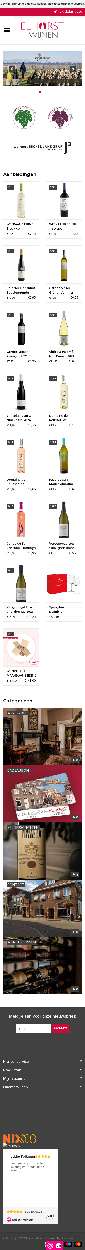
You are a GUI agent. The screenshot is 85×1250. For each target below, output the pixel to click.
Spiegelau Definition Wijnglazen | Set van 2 (62, 609)
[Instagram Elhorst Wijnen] (46, 1041)
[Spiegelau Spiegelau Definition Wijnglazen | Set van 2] (64, 584)
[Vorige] (12, 69)
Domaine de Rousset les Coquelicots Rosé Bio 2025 (20, 481)
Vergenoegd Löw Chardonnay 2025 (20, 609)
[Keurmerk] (42, 1146)
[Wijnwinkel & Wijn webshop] (49, 30)
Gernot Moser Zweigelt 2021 (17, 354)
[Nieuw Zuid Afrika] (42, 68)
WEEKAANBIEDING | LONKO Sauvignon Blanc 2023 (20, 226)
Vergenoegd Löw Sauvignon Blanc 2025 (61, 545)
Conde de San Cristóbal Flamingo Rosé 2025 (21, 545)
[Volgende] (73, 69)
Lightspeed (68, 1238)
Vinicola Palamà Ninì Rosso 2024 (19, 418)
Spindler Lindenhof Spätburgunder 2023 (21, 290)
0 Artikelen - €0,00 (70, 11)
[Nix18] (42, 1138)
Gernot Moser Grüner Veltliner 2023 (61, 290)
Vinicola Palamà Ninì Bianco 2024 (61, 354)
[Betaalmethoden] (68, 1244)
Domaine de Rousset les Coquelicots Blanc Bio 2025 (62, 418)
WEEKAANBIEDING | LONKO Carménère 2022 (62, 226)
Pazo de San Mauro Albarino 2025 (61, 481)
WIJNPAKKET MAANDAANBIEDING (21, 673)
